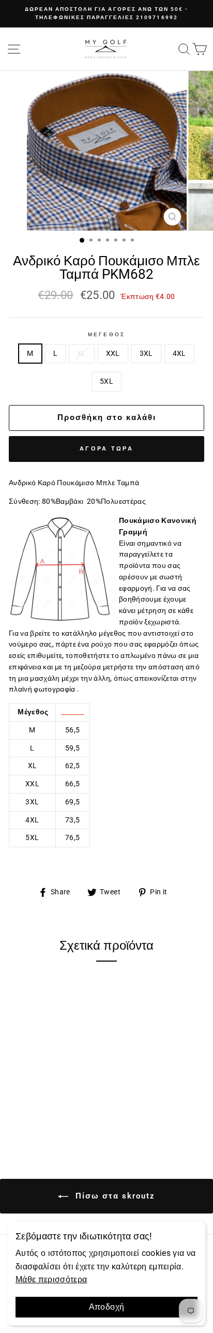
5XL (106, 381)
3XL (146, 353)
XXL (113, 353)
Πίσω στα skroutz (113, 1196)
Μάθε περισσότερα (51, 1279)
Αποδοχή (107, 1307)
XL (81, 353)
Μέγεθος (106, 334)
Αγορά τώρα (106, 448)
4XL (179, 353)
